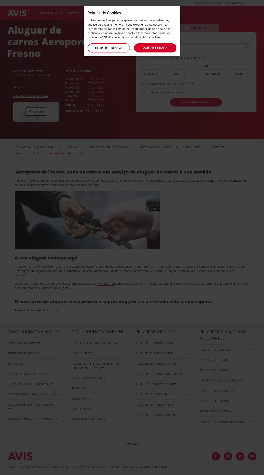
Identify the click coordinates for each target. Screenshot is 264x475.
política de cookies (125, 33)
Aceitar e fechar (155, 47)
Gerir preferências (109, 48)
